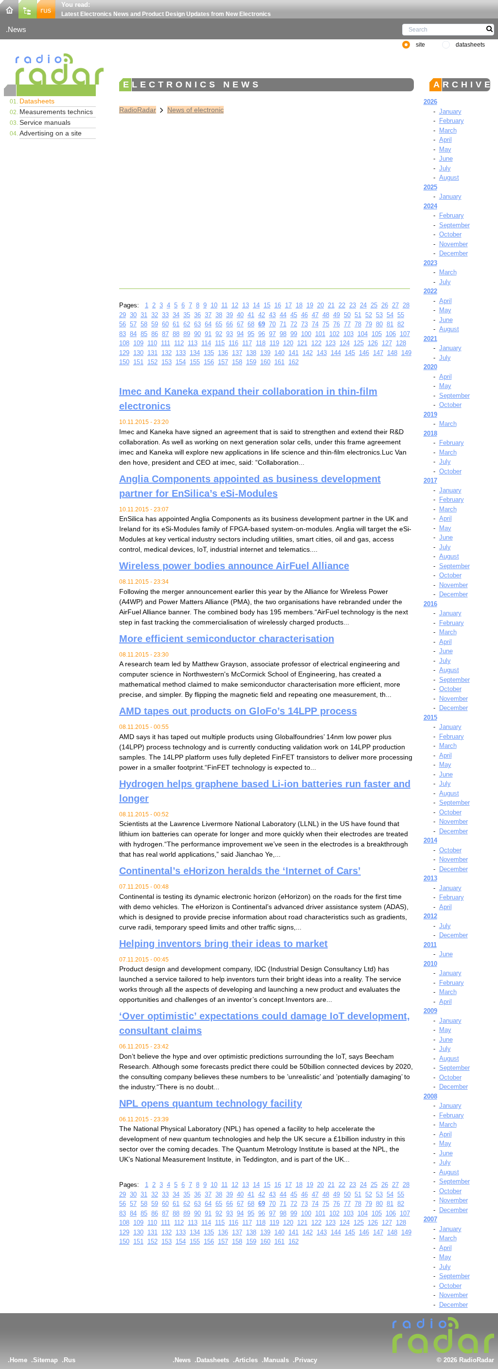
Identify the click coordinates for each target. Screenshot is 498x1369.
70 (272, 324)
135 (209, 352)
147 (378, 352)
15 (267, 305)
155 (195, 362)
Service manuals (45, 122)
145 (350, 352)
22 (341, 305)
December (453, 253)
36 (197, 315)
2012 (430, 916)
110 (152, 343)
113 (192, 343)
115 (220, 343)
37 (208, 315)
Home (18, 1360)
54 (390, 315)
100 (306, 334)
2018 (430, 433)
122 (316, 343)
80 (379, 324)
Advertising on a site (50, 133)
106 (391, 334)
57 (133, 324)
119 (274, 343)
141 (293, 352)
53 (379, 315)
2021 (430, 338)
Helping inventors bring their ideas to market (223, 943)
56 (122, 324)
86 (154, 334)
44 (283, 315)
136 (223, 352)
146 (364, 352)
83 (122, 334)
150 (124, 362)
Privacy (306, 1360)
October (450, 234)
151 (138, 362)
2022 (430, 291)
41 (251, 315)
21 (331, 305)
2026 (430, 101)
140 (279, 352)
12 (234, 305)
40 (240, 315)
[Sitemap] (27, 8)
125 (359, 343)
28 (406, 305)
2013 (430, 878)
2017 (430, 480)
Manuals (276, 1360)
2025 (430, 187)
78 (358, 324)
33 (165, 315)
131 (152, 352)
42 (261, 315)
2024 (430, 206)
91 (208, 334)
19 (309, 305)
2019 (430, 414)
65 (218, 324)
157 (223, 362)
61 (176, 324)
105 (377, 334)
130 (138, 352)
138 (251, 352)
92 (218, 334)
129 (124, 352)
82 (400, 324)
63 (197, 324)
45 (293, 315)
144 (336, 352)
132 (166, 352)
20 (320, 305)
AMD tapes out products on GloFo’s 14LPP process (238, 711)
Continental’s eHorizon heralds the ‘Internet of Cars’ (240, 870)
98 (283, 334)
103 (348, 334)
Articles (246, 1360)
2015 (430, 717)
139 (265, 352)
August (449, 177)
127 (387, 343)
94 (240, 334)
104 (362, 334)
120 (288, 343)
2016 (430, 604)
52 (368, 315)
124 (344, 343)
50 (347, 315)
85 (144, 334)
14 (256, 305)
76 (336, 324)
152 (152, 362)
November (453, 244)
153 (166, 362)
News (17, 29)
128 (401, 343)
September (454, 225)
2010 (430, 963)
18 (299, 305)
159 (251, 362)
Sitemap (45, 1360)
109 (138, 343)
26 (384, 305)
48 (325, 315)
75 (325, 324)
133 (181, 352)
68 (251, 324)
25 (374, 305)
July (445, 168)
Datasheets (36, 101)
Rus (69, 1360)
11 (224, 305)
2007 (430, 1219)
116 (233, 343)
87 (165, 334)
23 (352, 305)
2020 (430, 367)
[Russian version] (46, 8)
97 (272, 334)
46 (304, 315)
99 (293, 334)
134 (195, 352)
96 (261, 334)
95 (251, 334)
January (450, 111)
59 (154, 324)
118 (261, 343)
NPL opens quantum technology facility (210, 1103)
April (445, 139)
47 (315, 315)
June (446, 158)
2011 (430, 944)
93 (229, 334)
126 (373, 343)
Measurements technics (56, 112)
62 (186, 324)
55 (400, 315)
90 (197, 334)
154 (181, 362)
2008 (430, 1096)
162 (293, 362)
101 (320, 334)
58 (144, 324)
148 (392, 352)
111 (165, 343)
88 (176, 334)
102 (334, 334)
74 (315, 324)
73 (304, 324)
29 (122, 315)
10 (214, 305)
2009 (430, 1010)
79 (368, 324)
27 (395, 305)
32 (154, 315)
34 (176, 315)
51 (358, 315)
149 (406, 352)
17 (288, 305)
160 (265, 362)
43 (272, 315)
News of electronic (195, 110)
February (451, 120)
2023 (430, 263)
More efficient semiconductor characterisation (226, 638)
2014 (430, 840)
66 (229, 324)
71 (283, 324)
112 (179, 343)
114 (206, 343)
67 (240, 324)
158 (237, 362)
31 (144, 315)
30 (133, 315)
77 (347, 324)
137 (237, 352)
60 (165, 324)
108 (124, 343)
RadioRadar (137, 110)
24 (363, 305)
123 (330, 343)
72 (293, 324)
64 (208, 324)
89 (186, 334)
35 (186, 315)
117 (247, 343)
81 (390, 324)
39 (229, 315)
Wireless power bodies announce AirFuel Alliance (234, 565)
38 (218, 315)
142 (307, 352)
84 (133, 334)
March (448, 130)
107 (405, 334)
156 (209, 362)
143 (322, 352)
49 (336, 315)
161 (279, 362)
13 (245, 305)
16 (277, 305)
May (445, 149)
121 (302, 343)
